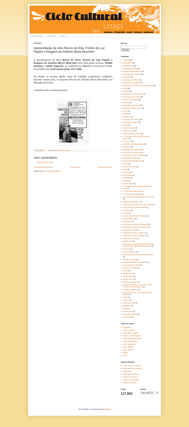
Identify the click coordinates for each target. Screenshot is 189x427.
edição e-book (128, 276)
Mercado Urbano (129, 252)
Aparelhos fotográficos (131, 202)
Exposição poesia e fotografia (134, 155)
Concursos (127, 141)
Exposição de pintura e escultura (135, 227)
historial (126, 300)
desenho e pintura (130, 268)
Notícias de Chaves (130, 377)
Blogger (107, 409)
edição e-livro (128, 279)
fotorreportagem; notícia (132, 134)
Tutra (125, 355)
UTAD (125, 169)
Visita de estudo (129, 128)
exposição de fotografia (131, 83)
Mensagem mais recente (43, 167)
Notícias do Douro (129, 383)
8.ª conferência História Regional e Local (138, 197)
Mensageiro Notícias (130, 374)
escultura (126, 172)
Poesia (125, 114)
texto (124, 309)
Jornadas (126, 249)
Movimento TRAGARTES (132, 161)
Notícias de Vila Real (131, 380)
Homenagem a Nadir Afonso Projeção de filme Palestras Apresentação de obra (138, 245)
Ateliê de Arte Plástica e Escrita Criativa (137, 205)
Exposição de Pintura (131, 80)
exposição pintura (129, 69)
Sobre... (63, 36)
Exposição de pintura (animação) (135, 224)
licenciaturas (127, 175)
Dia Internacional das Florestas (134, 216)
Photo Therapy (128, 347)
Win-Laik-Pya (128, 350)
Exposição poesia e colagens (134, 233)
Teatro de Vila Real (130, 341)
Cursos (125, 213)
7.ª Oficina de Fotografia (132, 191)
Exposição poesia (129, 230)
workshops (127, 317)
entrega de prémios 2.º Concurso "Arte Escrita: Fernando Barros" (137, 286)
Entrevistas (127, 221)
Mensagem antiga (105, 167)
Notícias (126, 60)
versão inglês (128, 184)
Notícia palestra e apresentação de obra (138, 255)
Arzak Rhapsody (129, 344)
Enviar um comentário (45, 162)
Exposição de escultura (131, 97)
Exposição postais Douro (132, 108)
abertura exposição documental (135, 262)
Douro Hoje (127, 371)
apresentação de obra (131, 265)
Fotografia (126, 77)
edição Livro (127, 274)
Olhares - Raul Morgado (132, 336)
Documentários (128, 219)
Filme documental (129, 238)
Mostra (125, 125)
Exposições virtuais (130, 158)
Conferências (128, 66)
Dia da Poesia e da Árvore (133, 94)
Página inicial (37, 36)
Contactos (51, 36)
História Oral (127, 241)
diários (125, 271)
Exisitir (125, 353)
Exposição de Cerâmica (132, 150)
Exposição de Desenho (131, 153)
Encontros (126, 147)
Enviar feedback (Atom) (52, 171)
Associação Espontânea (132, 339)
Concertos (127, 210)
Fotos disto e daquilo (130, 333)
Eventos (126, 103)
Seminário (127, 117)
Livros (125, 111)
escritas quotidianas (130, 290)
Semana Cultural (129, 259)
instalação (127, 306)
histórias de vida (129, 303)
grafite (125, 297)
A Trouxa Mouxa (129, 330)
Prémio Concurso (129, 167)
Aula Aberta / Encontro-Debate (134, 207)
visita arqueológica (130, 314)
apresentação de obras (63, 150)
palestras (126, 178)
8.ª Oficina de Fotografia (132, 194)
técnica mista (128, 311)
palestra (126, 91)
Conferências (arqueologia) (133, 144)
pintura (125, 181)
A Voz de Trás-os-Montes (132, 366)
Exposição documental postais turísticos (138, 85)
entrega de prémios (130, 282)
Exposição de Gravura (131, 119)
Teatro (125, 88)
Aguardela (127, 327)
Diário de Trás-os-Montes (132, 368)
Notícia (125, 164)
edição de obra (128, 131)
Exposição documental (131, 105)
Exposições (127, 63)
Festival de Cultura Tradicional (134, 236)
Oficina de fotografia (130, 100)
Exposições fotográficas (132, 71)
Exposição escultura (130, 122)
